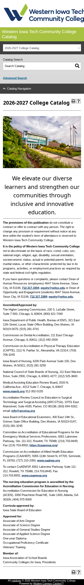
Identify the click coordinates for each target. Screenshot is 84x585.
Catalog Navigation (19, 88)
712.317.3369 (38, 296)
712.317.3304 (30, 287)
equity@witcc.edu (53, 287)
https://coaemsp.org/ (43, 445)
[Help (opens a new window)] (78, 101)
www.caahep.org (48, 460)
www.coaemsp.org (34, 475)
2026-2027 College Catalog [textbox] (22, 48)
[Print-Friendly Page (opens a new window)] (73, 101)
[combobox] (42, 48)
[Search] (77, 66)
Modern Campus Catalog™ (48, 583)
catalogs (16, 580)
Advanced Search (15, 78)
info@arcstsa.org (23, 410)
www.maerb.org (14, 391)
